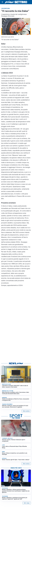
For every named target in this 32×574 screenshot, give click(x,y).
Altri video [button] (27, 503)
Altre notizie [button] (26, 411)
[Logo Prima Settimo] (16, 2)
